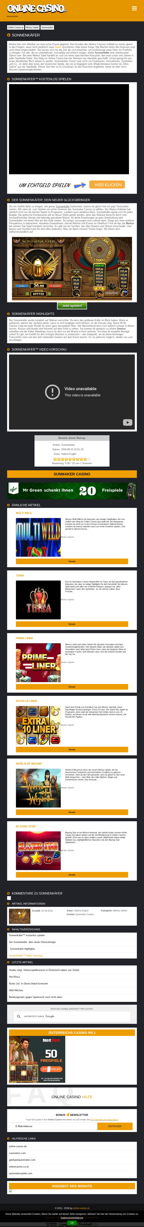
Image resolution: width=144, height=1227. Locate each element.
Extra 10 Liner (26, 700)
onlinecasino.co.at (19, 1166)
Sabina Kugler (81, 910)
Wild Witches (16, 990)
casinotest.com (17, 1153)
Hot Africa (14, 976)
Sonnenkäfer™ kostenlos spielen (27, 935)
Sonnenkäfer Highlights (22, 948)
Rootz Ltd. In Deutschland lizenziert (28, 983)
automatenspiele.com (20, 1173)
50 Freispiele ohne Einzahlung (104, 1119)
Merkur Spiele (67, 537)
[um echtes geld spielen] (72, 185)
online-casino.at (81, 1208)
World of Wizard (29, 763)
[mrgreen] (72, 498)
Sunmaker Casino (72, 474)
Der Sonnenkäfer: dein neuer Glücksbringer (32, 942)
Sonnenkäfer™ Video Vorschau (26, 955)
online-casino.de (18, 1146)
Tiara (20, 575)
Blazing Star (25, 826)
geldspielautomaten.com (22, 1159)
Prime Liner (24, 638)
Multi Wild (24, 512)
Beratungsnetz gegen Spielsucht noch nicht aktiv (35, 997)
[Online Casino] (47, 8)
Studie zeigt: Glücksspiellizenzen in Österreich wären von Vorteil (44, 970)
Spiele (58, 47)
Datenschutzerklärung (72, 1217)
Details (72, 561)
